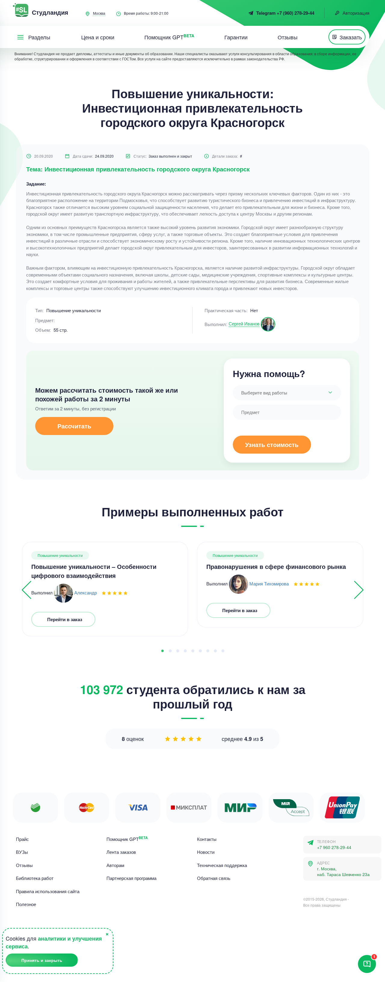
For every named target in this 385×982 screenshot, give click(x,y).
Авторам (115, 865)
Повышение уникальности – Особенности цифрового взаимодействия (93, 571)
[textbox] (287, 392)
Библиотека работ (35, 878)
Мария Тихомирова (269, 583)
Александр (85, 592)
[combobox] (287, 392)
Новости (205, 852)
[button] (162, 651)
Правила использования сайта (47, 891)
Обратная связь (213, 878)
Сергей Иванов (244, 323)
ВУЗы (22, 852)
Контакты (207, 839)
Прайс (22, 839)
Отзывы (24, 865)
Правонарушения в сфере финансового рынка (276, 566)
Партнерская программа (131, 878)
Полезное (26, 904)
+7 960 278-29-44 (334, 847)
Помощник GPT (127, 839)
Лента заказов (121, 852)
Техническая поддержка (222, 865)
